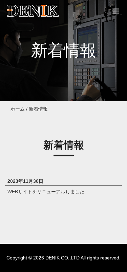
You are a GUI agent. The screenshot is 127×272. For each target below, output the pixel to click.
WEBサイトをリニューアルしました (45, 191)
